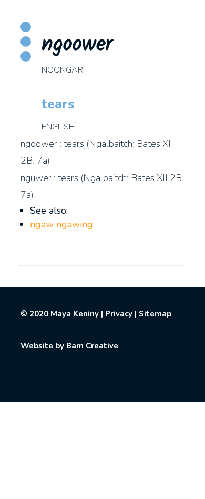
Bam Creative (92, 346)
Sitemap (155, 313)
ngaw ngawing (61, 224)
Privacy (118, 313)
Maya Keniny (74, 313)
